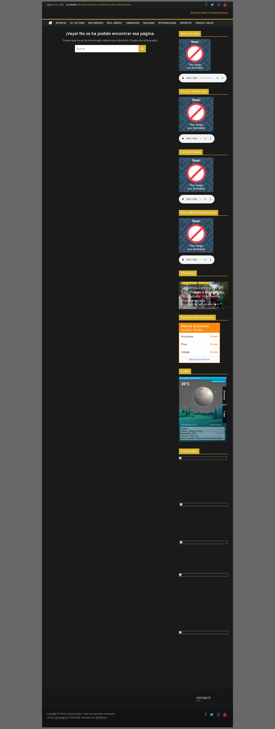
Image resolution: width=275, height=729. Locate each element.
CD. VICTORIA (77, 22)
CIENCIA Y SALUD (204, 22)
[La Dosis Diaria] (50, 23)
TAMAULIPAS (132, 22)
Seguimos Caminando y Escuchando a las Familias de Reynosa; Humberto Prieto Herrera (203, 294)
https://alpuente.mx (199, 359)
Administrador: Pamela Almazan (209, 12)
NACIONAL (149, 22)
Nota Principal (189, 282)
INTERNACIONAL (167, 22)
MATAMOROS (95, 22)
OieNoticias (207, 304)
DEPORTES (186, 22)
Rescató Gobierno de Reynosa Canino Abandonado (104, 4)
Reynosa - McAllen (192, 330)
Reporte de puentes (195, 326)
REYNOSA (61, 22)
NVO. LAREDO (114, 22)
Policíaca (204, 282)
